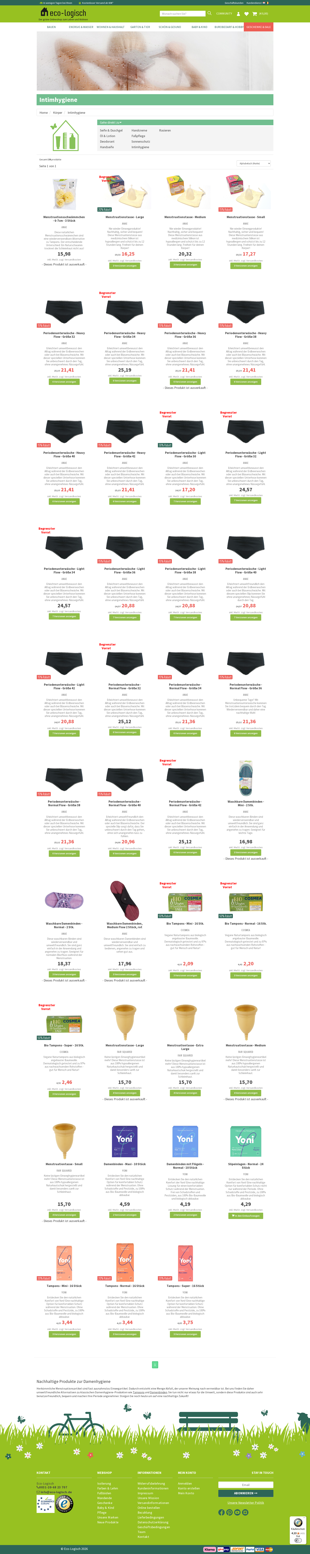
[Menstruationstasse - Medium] (185, 191)
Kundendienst (254, 2)
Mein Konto (186, 1493)
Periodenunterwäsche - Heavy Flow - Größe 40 (64, 454)
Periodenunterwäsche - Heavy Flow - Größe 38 (246, 335)
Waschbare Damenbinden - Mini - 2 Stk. (246, 803)
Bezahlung (145, 1513)
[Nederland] (264, 2)
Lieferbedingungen (151, 1517)
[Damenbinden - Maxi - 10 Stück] (124, 1141)
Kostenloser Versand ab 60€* (97, 2)
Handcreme (139, 130)
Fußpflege (138, 136)
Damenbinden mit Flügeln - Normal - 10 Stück (185, 1166)
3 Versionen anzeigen (125, 265)
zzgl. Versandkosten (70, 259)
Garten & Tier (140, 27)
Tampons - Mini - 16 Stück (64, 1286)
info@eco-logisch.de (56, 1492)
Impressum (145, 1493)
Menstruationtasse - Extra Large (185, 1047)
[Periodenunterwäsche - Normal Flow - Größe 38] (64, 778)
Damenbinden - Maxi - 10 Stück (125, 1164)
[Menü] (304, 1518)
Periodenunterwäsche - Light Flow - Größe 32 (246, 454)
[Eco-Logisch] (62, 12)
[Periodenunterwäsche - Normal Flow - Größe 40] (124, 778)
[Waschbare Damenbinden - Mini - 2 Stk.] (246, 778)
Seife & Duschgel (111, 130)
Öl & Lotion (107, 136)
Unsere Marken (107, 1517)
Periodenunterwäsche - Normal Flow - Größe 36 (246, 686)
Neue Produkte (108, 1522)
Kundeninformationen (153, 1488)
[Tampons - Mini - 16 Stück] (64, 1263)
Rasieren (165, 130)
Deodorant (107, 141)
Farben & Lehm (107, 1488)
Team (142, 1532)
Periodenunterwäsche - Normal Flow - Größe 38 (64, 803)
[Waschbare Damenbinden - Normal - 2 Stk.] (64, 901)
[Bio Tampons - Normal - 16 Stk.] (246, 901)
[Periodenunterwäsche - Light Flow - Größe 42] (64, 662)
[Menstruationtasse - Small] (64, 1141)
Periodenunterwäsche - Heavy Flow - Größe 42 (124, 454)
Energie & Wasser (81, 27)
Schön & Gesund (170, 27)
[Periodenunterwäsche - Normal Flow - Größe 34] (185, 662)
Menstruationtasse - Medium (246, 1045)
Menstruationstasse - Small (246, 217)
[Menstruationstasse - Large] (124, 191)
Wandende (104, 1498)
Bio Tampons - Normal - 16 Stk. (246, 924)
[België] (267, 2)
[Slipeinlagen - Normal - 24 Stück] (246, 1141)
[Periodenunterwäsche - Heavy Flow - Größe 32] (64, 310)
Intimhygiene (76, 112)
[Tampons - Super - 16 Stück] (185, 1263)
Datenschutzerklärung (153, 1522)
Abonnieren (244, 1493)
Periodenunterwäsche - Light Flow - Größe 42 (64, 686)
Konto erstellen (189, 1488)
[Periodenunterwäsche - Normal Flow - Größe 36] (246, 662)
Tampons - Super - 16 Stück (185, 1286)
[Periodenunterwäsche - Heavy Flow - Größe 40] (64, 430)
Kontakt (143, 1537)
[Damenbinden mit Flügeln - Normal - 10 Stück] (185, 1141)
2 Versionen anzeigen (125, 1214)
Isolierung (104, 1483)
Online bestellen (149, 1508)
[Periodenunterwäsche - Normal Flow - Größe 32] (124, 662)
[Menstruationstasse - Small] (246, 191)
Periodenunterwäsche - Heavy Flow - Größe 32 (64, 335)
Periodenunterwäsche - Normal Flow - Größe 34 (185, 686)
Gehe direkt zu (110, 122)
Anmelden (185, 1483)
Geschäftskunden (234, 2)
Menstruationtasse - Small (64, 1164)
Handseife (107, 147)
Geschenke (104, 1503)
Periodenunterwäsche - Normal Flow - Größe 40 (125, 803)
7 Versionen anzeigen (185, 501)
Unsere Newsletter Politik (245, 1503)
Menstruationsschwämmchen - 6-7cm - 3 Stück (64, 219)
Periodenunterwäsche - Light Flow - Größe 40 (246, 570)
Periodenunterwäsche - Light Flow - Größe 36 (124, 570)
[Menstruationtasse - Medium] (246, 1022)
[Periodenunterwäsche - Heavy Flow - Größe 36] (185, 310)
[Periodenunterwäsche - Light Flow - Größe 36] (124, 546)
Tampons (138, 1392)
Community (224, 13)
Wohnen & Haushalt (111, 27)
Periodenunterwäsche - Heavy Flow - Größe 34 (124, 335)
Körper (57, 112)
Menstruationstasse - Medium (185, 217)
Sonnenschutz (140, 141)
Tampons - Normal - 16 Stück (124, 1286)
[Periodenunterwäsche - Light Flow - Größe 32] (246, 430)
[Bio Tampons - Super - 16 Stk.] (64, 1022)
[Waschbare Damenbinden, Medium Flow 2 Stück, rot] (124, 901)
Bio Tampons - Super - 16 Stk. (64, 1045)
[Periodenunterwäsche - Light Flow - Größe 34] (64, 546)
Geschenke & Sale (258, 27)
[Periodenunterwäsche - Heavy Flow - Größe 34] (124, 310)
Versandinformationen (153, 1503)
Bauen (51, 27)
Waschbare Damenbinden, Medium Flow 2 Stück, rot (125, 925)
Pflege (102, 1513)
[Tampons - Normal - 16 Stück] (124, 1263)
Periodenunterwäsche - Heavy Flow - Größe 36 (185, 335)
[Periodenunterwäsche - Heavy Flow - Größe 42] (124, 430)
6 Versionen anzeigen (64, 381)
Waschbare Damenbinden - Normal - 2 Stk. (64, 925)
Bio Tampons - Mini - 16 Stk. (185, 924)
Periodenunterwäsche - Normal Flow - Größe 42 (185, 803)
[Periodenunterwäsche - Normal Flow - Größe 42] (185, 778)
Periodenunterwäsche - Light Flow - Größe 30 (185, 454)
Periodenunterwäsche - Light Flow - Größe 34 (64, 570)
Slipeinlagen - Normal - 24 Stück (245, 1166)
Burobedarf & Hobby (229, 27)
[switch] (298, 1540)
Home (43, 112)
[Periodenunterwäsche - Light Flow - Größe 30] (185, 430)
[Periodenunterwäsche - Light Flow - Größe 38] (185, 546)
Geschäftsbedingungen (154, 1527)
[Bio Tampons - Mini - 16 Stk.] (185, 901)
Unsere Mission (148, 1498)
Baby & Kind (199, 27)
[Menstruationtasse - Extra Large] (185, 1022)
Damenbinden (158, 1392)
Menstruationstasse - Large (125, 217)
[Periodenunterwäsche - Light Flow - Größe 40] (246, 546)
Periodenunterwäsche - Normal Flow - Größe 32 (125, 686)
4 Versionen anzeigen (125, 1092)
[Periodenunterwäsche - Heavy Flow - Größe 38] (246, 310)
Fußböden (104, 1493)
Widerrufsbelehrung (151, 1483)
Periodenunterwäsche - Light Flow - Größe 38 (185, 570)
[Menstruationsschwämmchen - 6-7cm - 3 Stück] (64, 194)
